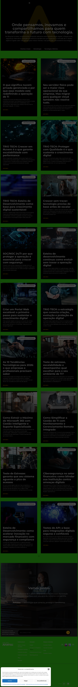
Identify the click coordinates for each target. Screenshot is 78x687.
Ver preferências (41, 680)
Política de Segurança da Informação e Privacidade (14, 684)
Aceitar (10, 680)
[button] (48, 669)
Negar (26, 680)
